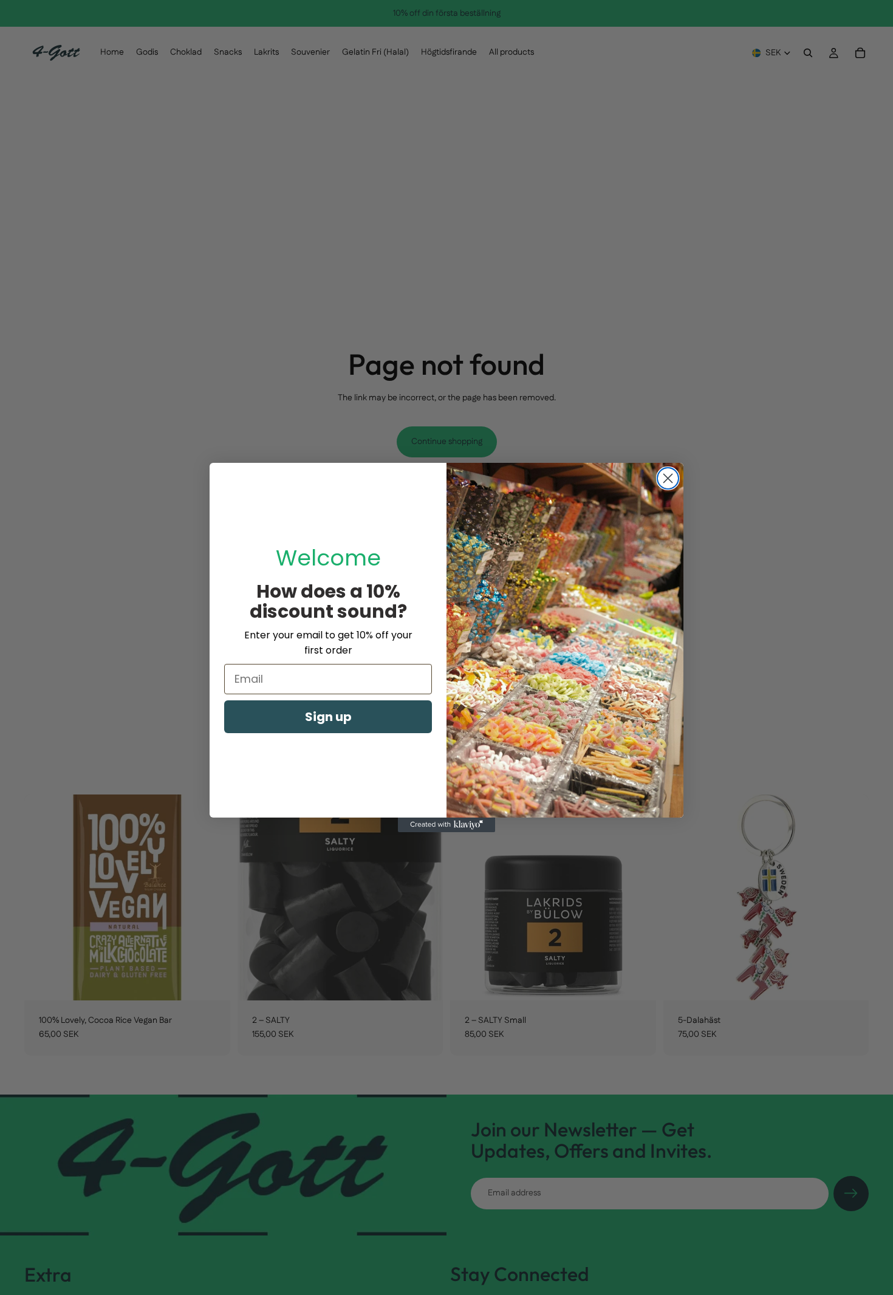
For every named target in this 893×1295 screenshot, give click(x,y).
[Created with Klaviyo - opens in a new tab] (446, 825)
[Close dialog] (668, 478)
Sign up (328, 716)
